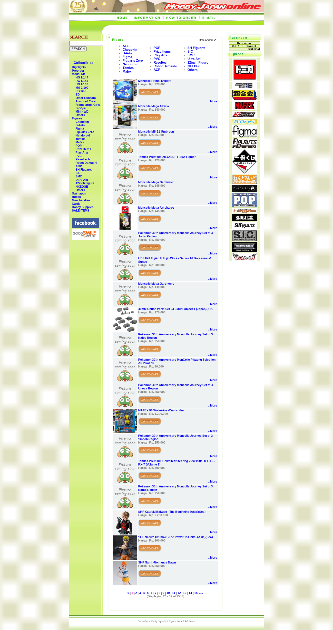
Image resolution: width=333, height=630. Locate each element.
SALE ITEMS (80, 210)
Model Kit (78, 74)
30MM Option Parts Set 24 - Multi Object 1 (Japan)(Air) (175, 309)
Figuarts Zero (85, 132)
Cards (76, 203)
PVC (79, 156)
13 (184, 593)
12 (179, 593)
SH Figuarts (84, 169)
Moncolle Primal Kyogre (154, 81)
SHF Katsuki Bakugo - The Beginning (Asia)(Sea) (172, 512)
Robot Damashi (86, 163)
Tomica (81, 139)
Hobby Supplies (83, 207)
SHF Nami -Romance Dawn (157, 562)
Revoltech (83, 159)
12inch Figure (85, 183)
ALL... (127, 46)
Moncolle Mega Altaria (153, 106)
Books (76, 197)
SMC (79, 176)
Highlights (79, 67)
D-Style (81, 108)
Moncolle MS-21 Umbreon (156, 131)
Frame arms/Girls (88, 105)
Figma (80, 128)
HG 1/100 (82, 84)
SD (78, 94)
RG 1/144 (82, 81)
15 (196, 593)
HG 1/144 (82, 77)
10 (168, 593)
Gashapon (79, 193)
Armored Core (86, 101)
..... (201, 593)
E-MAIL (209, 17)
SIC (78, 173)
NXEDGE (82, 186)
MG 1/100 (82, 87)
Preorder (78, 70)
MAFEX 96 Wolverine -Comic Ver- (161, 410)
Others (80, 115)
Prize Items (83, 149)
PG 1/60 (81, 91)
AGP (79, 166)
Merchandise (81, 200)
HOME (122, 17)
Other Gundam (86, 98)
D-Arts (80, 125)
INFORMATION (147, 17)
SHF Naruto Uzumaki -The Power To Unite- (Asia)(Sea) (175, 537)
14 (190, 593)
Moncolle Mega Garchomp (156, 283)
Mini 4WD (82, 111)
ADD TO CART (149, 92)
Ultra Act (82, 180)
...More (212, 101)
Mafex (80, 142)
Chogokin (82, 122)
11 (173, 593)
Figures (77, 118)
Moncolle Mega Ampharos (156, 207)
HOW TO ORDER (181, 17)
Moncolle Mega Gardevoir (156, 182)
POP (79, 145)
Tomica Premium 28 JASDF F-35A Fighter (167, 157)
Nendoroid (83, 135)
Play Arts (82, 152)
